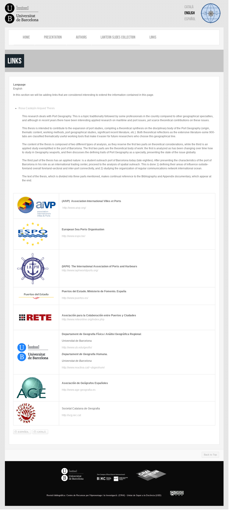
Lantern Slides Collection (118, 37)
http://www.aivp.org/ (74, 207)
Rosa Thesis (37, 108)
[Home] (21, 13)
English (189, 13)
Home (26, 37)
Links (152, 37)
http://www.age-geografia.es (78, 389)
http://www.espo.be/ (73, 236)
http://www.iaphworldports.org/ (80, 270)
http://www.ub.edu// (77, 347)
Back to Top (210, 454)
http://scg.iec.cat (71, 415)
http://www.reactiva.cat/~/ (83, 367)
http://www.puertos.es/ (75, 298)
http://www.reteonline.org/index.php (83, 319)
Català (188, 7)
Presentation (53, 37)
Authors (81, 37)
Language (19, 84)
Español (189, 19)
